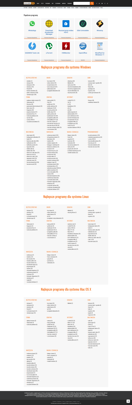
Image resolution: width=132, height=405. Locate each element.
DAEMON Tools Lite (32, 53)
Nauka (65, 7)
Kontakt (74, 401)
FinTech (72, 7)
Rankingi (76, 7)
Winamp (100, 30)
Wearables (54, 7)
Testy (42, 3)
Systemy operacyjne (83, 7)
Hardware (30, 7)
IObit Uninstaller (83, 30)
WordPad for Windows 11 (100, 54)
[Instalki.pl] (29, 3)
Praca (64, 401)
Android (64, 3)
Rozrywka (47, 7)
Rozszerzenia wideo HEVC (66, 31)
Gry (52, 3)
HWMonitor (66, 53)
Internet (35, 7)
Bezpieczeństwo (41, 7)
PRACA (101, 7)
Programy (47, 3)
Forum (89, 7)
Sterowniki (57, 3)
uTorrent (49, 53)
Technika (68, 7)
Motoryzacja (60, 7)
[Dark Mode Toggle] (128, 401)
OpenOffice (83, 53)
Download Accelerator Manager (49, 32)
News (38, 3)
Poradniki (69, 3)
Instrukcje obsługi (95, 7)
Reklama (54, 401)
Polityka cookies (69, 401)
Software (25, 7)
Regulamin (59, 401)
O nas (78, 401)
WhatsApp (32, 30)
